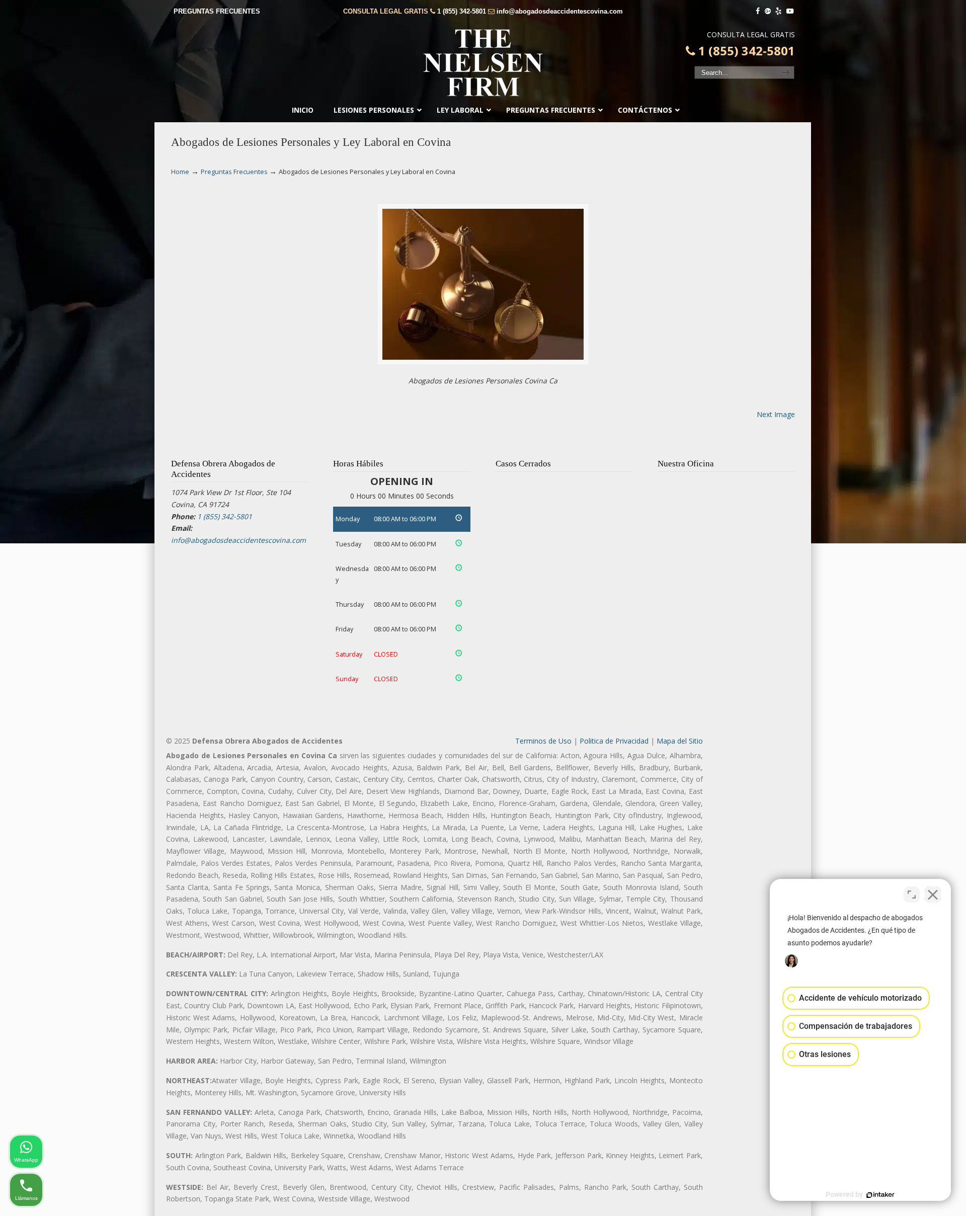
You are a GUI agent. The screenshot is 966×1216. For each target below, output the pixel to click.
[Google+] (767, 11)
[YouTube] (790, 11)
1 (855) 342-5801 (461, 11)
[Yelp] (778, 11)
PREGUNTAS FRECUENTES (217, 11)
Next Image (776, 414)
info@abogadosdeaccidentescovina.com (560, 11)
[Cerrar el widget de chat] (933, 894)
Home (180, 172)
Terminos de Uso (543, 741)
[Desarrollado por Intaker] (880, 1195)
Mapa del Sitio (680, 741)
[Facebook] (757, 11)
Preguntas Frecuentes (234, 172)
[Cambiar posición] (912, 894)
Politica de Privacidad (614, 741)
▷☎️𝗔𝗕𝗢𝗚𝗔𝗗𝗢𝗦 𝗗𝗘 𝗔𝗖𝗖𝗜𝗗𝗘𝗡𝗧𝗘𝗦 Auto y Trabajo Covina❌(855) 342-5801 (483, 63)
